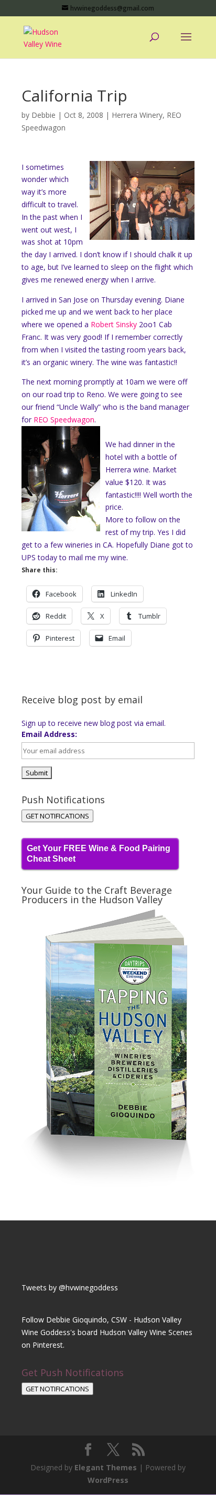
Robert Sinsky (115, 324)
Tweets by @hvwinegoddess (69, 1287)
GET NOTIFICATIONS (57, 816)
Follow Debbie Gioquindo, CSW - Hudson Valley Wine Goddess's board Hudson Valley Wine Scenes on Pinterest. (106, 1332)
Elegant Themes (105, 1467)
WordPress (108, 1480)
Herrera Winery (137, 115)
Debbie (43, 115)
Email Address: (49, 734)
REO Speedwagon (64, 420)
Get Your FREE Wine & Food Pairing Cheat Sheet (98, 853)
